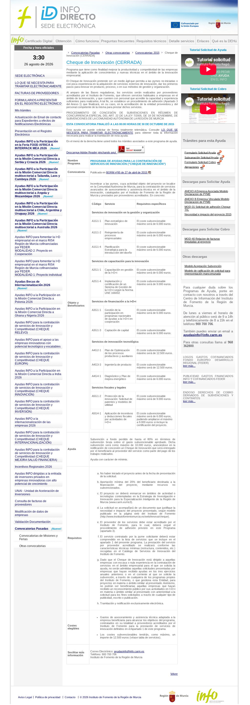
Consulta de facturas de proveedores (30, 502)
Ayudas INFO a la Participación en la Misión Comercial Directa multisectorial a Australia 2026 (36, 225)
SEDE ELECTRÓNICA (30, 76)
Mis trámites (23, 110)
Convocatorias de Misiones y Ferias (38, 537)
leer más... (189, 365)
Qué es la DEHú (224, 41)
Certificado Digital (38, 41)
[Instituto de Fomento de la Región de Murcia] (17, 39)
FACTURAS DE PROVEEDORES (37, 93)
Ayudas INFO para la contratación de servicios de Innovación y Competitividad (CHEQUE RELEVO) (37, 327)
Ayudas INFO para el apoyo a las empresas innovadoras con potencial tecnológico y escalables (38, 343)
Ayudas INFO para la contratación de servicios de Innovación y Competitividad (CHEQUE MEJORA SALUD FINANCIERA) (37, 455)
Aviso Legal (25, 697)
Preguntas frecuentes (117, 41)
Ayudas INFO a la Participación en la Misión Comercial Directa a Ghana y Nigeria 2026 (37, 312)
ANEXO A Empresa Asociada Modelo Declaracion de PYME (206, 193)
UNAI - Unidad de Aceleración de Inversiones (37, 492)
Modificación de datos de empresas (31, 513)
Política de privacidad (47, 697)
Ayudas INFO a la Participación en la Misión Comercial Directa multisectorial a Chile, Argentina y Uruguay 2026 (38, 208)
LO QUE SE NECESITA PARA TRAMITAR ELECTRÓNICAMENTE (38, 84)
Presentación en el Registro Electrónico (33, 132)
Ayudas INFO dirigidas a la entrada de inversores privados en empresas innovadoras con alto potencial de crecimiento (38, 479)
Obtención (64, 41)
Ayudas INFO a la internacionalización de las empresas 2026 (33, 422)
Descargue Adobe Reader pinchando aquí (91, 152)
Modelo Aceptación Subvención (203, 266)
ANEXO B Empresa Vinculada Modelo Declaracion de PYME (207, 200)
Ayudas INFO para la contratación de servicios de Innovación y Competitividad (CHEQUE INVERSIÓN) (37, 406)
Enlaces (203, 41)
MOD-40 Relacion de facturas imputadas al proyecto (202, 240)
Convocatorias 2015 (147, 52)
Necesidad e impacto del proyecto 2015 (208, 214)
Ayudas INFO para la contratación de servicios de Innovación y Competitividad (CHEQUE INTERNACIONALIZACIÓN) (37, 437)
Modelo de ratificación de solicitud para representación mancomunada (207, 272)
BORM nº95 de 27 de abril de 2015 (127, 172)
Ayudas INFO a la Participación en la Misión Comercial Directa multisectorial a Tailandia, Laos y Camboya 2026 (37, 174)
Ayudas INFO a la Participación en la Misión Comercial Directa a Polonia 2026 (37, 298)
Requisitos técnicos (151, 41)
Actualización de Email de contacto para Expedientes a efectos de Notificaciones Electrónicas (38, 121)
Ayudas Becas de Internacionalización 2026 (32, 285)
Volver (174, 673)
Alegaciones (192, 166)
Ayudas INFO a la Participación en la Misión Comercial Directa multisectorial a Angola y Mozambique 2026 (36, 191)
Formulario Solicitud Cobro (200, 162)
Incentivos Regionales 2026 (33, 466)
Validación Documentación (33, 522)
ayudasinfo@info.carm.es (129, 651)
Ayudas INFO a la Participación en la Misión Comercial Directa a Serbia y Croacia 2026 (37, 159)
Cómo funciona (87, 41)
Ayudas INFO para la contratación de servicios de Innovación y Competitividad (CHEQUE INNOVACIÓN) (37, 389)
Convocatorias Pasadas (38, 528)
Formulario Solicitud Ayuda (200, 152)
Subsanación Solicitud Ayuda (202, 157)
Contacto (70, 697)
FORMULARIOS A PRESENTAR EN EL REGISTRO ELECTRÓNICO (38, 102)
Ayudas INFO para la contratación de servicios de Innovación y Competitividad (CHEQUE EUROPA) (37, 358)
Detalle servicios (181, 41)
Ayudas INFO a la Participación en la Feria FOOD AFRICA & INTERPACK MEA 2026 (37, 145)
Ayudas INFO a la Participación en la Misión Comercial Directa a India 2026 (38, 374)
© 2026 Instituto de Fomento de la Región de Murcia (110, 697)
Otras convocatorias (32, 546)
